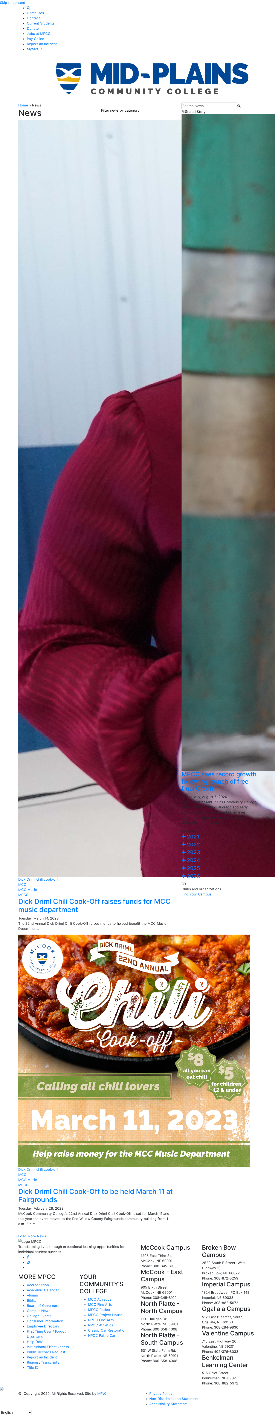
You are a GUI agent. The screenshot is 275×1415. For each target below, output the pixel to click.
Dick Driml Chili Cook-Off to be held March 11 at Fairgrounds (95, 1195)
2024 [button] (193, 860)
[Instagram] (28, 1262)
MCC (22, 884)
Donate (33, 28)
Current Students (41, 23)
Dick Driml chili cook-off (38, 879)
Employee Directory (43, 1326)
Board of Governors (43, 1305)
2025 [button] (193, 868)
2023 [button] (193, 852)
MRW (101, 1393)
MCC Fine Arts (100, 1304)
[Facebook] (28, 1257)
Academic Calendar (43, 1290)
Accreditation (38, 1285)
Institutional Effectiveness (48, 1347)
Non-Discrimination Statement (174, 1399)
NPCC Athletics (100, 1325)
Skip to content (12, 2)
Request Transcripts (43, 1362)
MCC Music (27, 889)
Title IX (32, 1367)
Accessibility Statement (168, 1404)
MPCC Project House (105, 1315)
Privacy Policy (160, 1393)
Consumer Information (45, 1321)
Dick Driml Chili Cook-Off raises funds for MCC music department (94, 905)
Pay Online (35, 39)
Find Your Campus (196, 894)
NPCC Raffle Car (101, 1335)
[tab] (219, 837)
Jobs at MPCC (38, 33)
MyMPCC (34, 49)
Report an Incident (42, 44)
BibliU (31, 1300)
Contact (33, 18)
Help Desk (35, 1342)
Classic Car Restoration (107, 1330)
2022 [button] (193, 844)
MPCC (23, 895)
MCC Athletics (99, 1299)
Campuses (35, 13)
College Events (39, 1316)
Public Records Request (46, 1352)
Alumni (32, 1295)
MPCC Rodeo (99, 1309)
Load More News (32, 1236)
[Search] (28, 8)
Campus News (38, 1311)
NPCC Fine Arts (101, 1320)
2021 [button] (192, 837)
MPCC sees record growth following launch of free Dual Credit (219, 781)
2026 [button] (193, 876)
